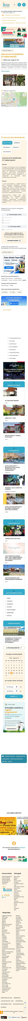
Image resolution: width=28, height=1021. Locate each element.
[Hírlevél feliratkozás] (1, 1012)
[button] (14, 99)
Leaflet (25, 106)
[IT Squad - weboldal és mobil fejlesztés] (24, 1017)
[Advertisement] (14, 324)
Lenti (7, 12)
